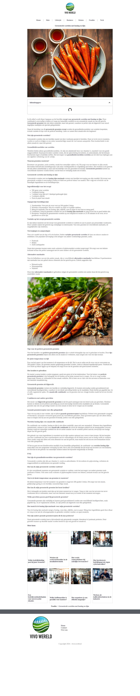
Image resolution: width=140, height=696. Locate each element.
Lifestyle (58, 20)
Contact (64, 628)
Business (70, 20)
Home (38, 20)
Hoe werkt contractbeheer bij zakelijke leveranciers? (80, 559)
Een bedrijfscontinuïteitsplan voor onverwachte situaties (37, 598)
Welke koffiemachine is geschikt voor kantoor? (58, 598)
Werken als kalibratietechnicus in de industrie (102, 597)
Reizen (81, 20)
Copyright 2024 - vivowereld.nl (70, 644)
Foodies (92, 20)
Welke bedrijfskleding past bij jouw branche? (36, 561)
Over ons (64, 630)
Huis (48, 20)
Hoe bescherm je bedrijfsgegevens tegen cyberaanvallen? (101, 562)
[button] (109, 103)
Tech (102, 20)
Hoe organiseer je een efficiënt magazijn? (79, 598)
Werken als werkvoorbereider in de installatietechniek (58, 559)
